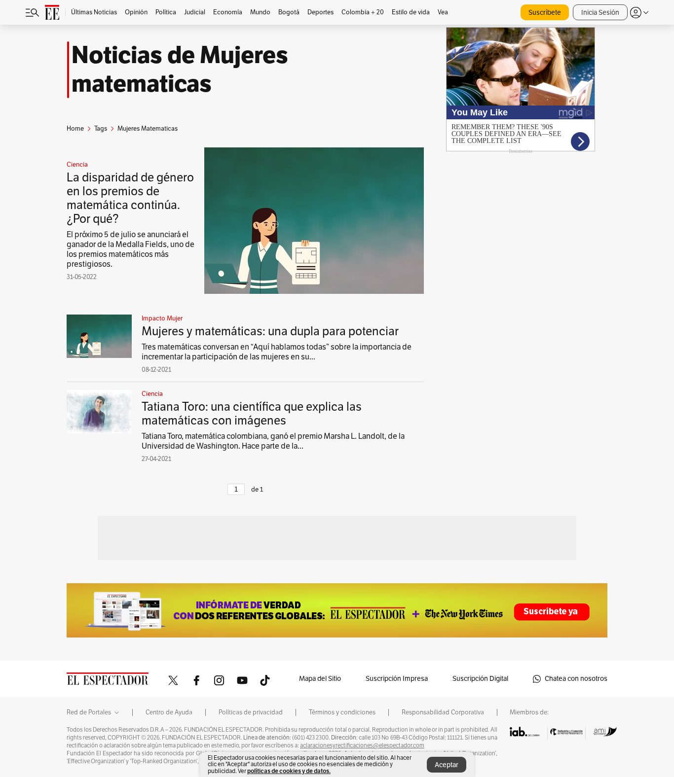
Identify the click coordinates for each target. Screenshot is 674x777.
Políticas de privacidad (251, 712)
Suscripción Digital (480, 678)
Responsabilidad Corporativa (443, 712)
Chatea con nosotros (576, 678)
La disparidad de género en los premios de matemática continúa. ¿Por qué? (130, 198)
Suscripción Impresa (397, 678)
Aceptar (446, 765)
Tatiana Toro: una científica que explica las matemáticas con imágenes (252, 413)
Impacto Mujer (162, 318)
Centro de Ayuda (169, 712)
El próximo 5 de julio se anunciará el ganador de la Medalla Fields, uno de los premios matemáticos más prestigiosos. (130, 249)
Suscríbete (544, 12)
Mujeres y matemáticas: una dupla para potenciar (270, 331)
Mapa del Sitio (320, 678)
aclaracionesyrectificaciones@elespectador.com (362, 745)
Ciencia (77, 165)
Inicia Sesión (600, 12)
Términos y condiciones (342, 712)
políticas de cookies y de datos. (289, 771)
